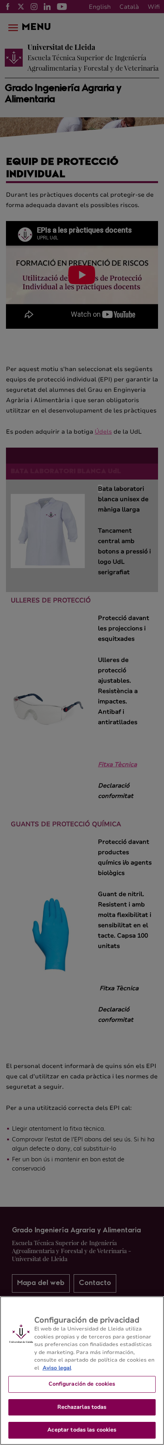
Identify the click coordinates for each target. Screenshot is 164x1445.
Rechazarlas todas (81, 1407)
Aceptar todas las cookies (81, 1429)
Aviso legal (57, 1368)
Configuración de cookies (82, 1384)
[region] (82, 1370)
